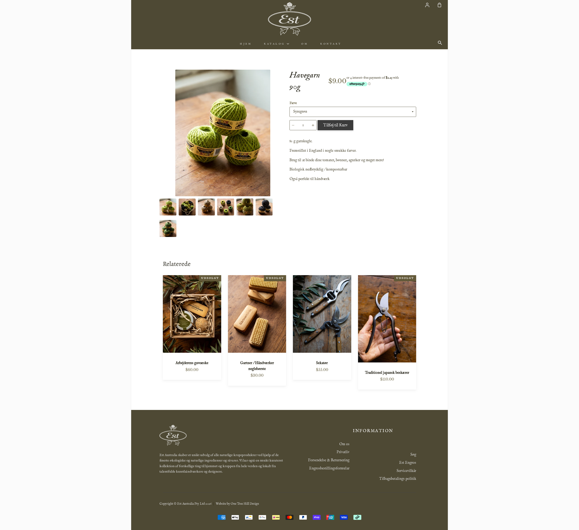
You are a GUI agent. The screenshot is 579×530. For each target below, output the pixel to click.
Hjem (246, 43)
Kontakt (331, 43)
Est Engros (407, 463)
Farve (293, 103)
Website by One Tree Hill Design (237, 504)
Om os (344, 444)
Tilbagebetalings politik (397, 479)
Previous (160, 168)
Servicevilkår (406, 471)
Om (304, 43)
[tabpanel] (222, 133)
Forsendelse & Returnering (328, 460)
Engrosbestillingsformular (329, 468)
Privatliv (343, 452)
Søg (413, 454)
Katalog (275, 43)
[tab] (167, 207)
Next (284, 168)
